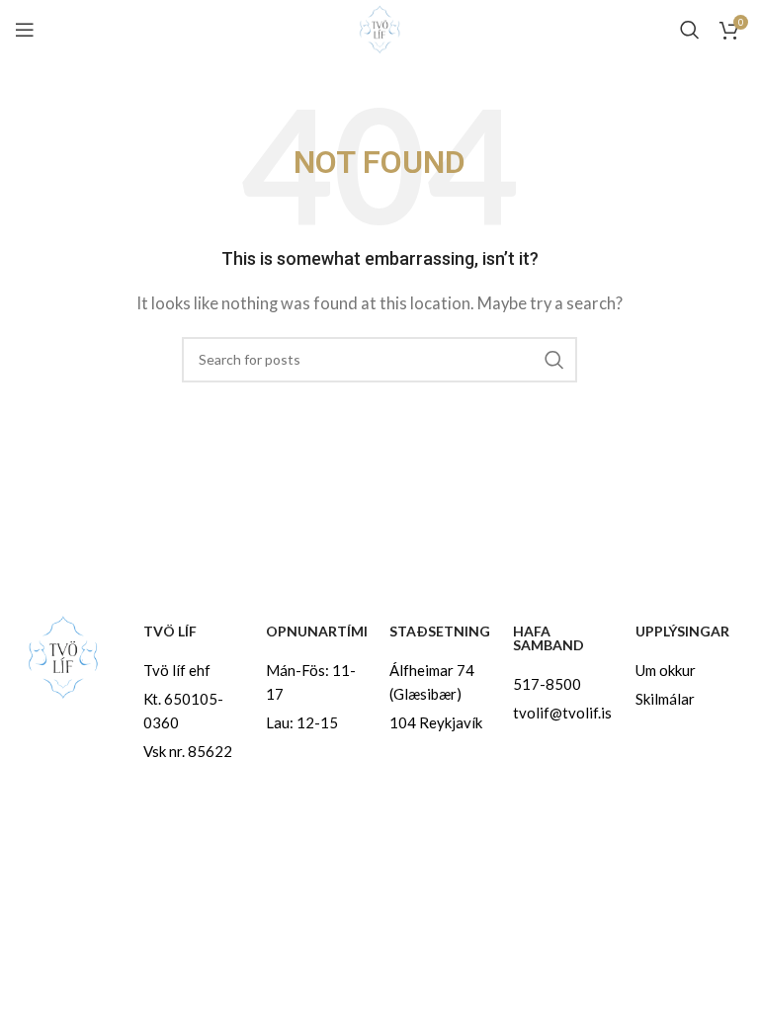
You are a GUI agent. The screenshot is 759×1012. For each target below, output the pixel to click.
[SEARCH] (554, 359)
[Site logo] (379, 28)
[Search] (690, 29)
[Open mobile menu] (24, 29)
